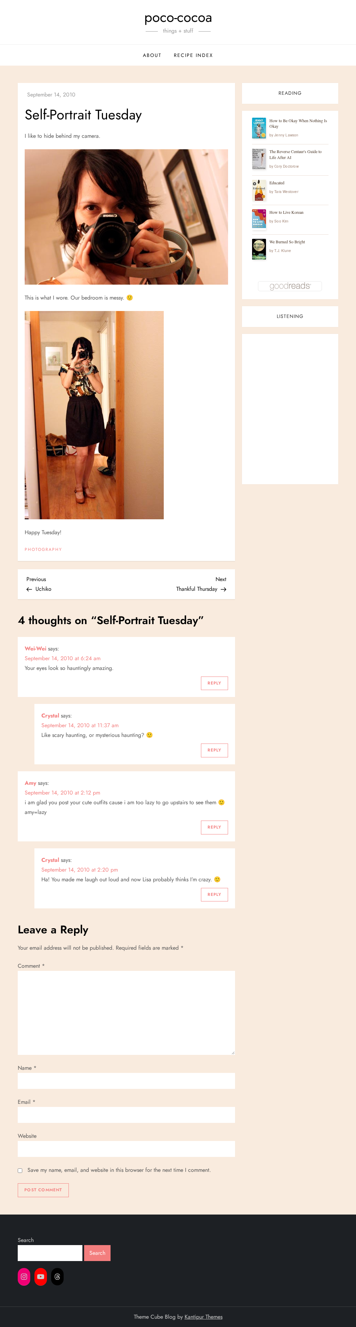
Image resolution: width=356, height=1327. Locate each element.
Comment (31, 966)
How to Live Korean (286, 212)
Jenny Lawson (286, 135)
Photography (43, 550)
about (152, 55)
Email (26, 1102)
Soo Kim (281, 221)
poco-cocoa (178, 17)
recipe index (193, 55)
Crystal (50, 716)
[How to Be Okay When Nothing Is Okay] (259, 128)
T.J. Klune (282, 250)
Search (26, 1240)
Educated (276, 182)
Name (27, 1068)
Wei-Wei (35, 649)
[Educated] (259, 190)
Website (27, 1136)
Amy (30, 783)
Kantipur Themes (203, 1317)
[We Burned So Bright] (259, 249)
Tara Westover (286, 191)
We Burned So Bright (287, 241)
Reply (214, 683)
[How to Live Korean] (259, 218)
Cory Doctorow (286, 166)
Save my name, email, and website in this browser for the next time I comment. (119, 1170)
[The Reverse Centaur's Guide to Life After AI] (259, 159)
